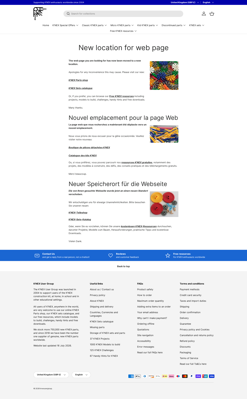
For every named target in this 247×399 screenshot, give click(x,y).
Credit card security (190, 295)
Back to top (123, 266)
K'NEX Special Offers (63, 25)
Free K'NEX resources (121, 30)
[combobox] (123, 13)
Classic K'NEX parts (92, 25)
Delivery (184, 318)
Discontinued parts (172, 25)
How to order (144, 295)
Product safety (145, 289)
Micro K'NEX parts (120, 25)
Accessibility (144, 341)
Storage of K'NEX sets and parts (107, 332)
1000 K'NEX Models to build (105, 344)
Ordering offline (145, 323)
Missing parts (97, 327)
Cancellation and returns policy (197, 335)
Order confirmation (190, 312)
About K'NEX (97, 300)
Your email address (147, 312)
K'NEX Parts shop (78, 80)
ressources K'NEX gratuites (136, 162)
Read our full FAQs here (150, 352)
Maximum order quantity (150, 300)
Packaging (185, 352)
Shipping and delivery (101, 306)
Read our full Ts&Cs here (193, 363)
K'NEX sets (195, 25)
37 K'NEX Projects (99, 338)
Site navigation (145, 335)
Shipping (184, 306)
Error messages (145, 346)
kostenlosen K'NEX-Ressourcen (139, 226)
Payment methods (189, 289)
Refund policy (187, 341)
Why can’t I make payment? (152, 318)
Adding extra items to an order (154, 306)
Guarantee (185, 323)
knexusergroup (46, 388)
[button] (212, 13)
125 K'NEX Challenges (102, 350)
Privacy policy (97, 295)
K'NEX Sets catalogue (101, 321)
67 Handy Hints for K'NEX (104, 355)
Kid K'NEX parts (146, 25)
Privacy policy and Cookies (194, 329)
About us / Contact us (102, 289)
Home (46, 25)
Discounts (185, 346)
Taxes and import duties (193, 300)
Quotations (143, 329)
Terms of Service (189, 358)
